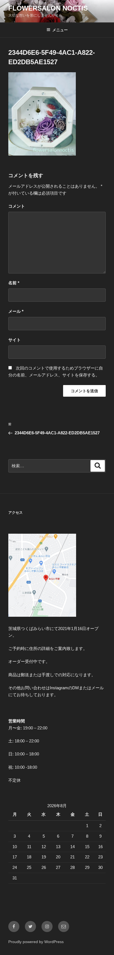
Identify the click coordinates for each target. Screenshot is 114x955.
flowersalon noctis (48, 8)
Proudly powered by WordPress (36, 941)
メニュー (60, 30)
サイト (14, 339)
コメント (16, 206)
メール (16, 311)
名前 (13, 282)
